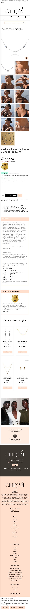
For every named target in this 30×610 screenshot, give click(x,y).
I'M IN (15, 465)
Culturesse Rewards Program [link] (15, 572)
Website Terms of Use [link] (15, 555)
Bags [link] (15, 530)
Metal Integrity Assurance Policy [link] (15, 576)
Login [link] (15, 590)
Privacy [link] (15, 557)
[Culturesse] (15, 10)
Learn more (12, 161)
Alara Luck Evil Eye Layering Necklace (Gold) (7, 378)
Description (6, 219)
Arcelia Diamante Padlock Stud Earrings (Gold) (22, 378)
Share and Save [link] (15, 580)
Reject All (13, 607)
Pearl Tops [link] (15, 532)
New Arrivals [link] (15, 536)
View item (7, 352)
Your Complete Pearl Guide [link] (15, 578)
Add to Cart (12, 195)
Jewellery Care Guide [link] (15, 568)
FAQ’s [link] (15, 559)
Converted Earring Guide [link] (15, 570)
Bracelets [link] (15, 525)
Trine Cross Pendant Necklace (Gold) (22, 342)
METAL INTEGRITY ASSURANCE (10, 291)
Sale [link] (15, 540)
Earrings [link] (15, 519)
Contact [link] (15, 561)
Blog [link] (15, 549)
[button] (20, 195)
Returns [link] (15, 553)
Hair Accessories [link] (15, 528)
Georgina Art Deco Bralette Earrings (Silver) (7, 343)
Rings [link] (15, 523)
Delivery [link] (15, 551)
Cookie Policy (4, 605)
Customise (5, 607)
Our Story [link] (15, 547)
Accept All (21, 607)
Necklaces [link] (15, 521)
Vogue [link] (15, 534)
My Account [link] (15, 588)
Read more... (6, 311)
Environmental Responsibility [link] (15, 574)
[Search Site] (23, 23)
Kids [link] (15, 538)
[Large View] (8, 68)
